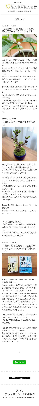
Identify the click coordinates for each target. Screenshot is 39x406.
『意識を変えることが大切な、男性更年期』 (19, 224)
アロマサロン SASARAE (19, 394)
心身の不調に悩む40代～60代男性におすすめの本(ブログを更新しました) (19, 248)
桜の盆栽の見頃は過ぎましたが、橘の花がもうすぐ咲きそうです (18, 30)
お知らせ (19, 19)
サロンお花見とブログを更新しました (18, 123)
